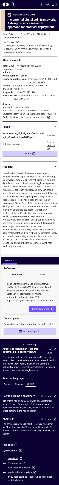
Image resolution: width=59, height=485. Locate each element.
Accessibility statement (19, 467)
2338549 (18, 89)
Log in (47, 4)
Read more (49, 351)
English (30, 384)
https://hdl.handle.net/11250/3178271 (31, 85)
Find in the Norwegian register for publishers (24, 117)
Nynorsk (19, 384)
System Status (10, 450)
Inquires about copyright (20, 472)
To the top (31, 344)
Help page (8, 445)
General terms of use (51, 144)
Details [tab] (9, 260)
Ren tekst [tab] (17, 274)
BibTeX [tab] (43, 274)
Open (28, 153)
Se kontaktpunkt (31, 331)
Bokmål (7, 384)
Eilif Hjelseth (43, 34)
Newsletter (13, 458)
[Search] (13, 4)
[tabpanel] (30, 292)
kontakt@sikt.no (16, 480)
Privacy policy (14, 463)
